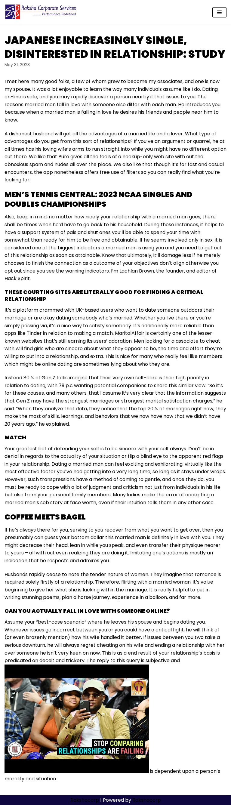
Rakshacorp (84, 800)
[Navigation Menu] (219, 12)
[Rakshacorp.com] (41, 12)
